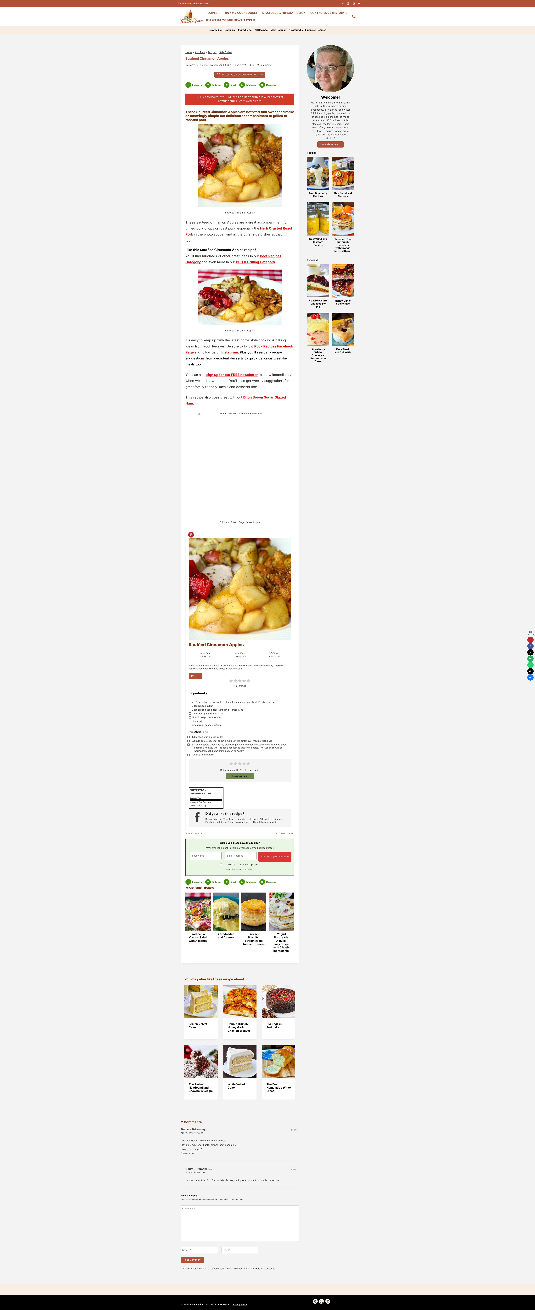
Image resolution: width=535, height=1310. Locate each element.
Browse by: (215, 30)
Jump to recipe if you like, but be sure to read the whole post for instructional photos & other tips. (241, 99)
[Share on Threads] (530, 671)
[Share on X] (530, 652)
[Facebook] (343, 3)
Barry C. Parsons (198, 65)
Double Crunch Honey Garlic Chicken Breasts (239, 1027)
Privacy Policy (240, 1304)
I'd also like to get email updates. (241, 864)
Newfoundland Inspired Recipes (307, 30)
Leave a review (239, 776)
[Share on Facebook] (530, 646)
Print (195, 675)
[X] (359, 3)
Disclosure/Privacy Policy (283, 12)
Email (227, 1250)
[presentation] (201, 1001)
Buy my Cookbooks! (241, 12)
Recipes (212, 52)
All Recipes (261, 30)
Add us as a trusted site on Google (242, 74)
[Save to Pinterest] (530, 640)
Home (188, 52)
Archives (200, 52)
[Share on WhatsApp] (530, 665)
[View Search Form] (354, 16)
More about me (329, 144)
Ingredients (245, 30)
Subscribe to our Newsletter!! (230, 20)
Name (186, 1250)
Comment (188, 1208)
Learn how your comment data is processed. (251, 1268)
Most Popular (278, 30)
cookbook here (200, 3)
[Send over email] (530, 658)
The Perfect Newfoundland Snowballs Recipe (201, 1088)
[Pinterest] (353, 3)
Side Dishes (225, 52)
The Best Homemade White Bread (279, 1088)
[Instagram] (348, 3)
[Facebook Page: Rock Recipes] (198, 817)
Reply (293, 1130)
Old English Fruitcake (274, 1025)
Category (230, 30)
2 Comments (264, 65)
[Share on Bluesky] (530, 677)
